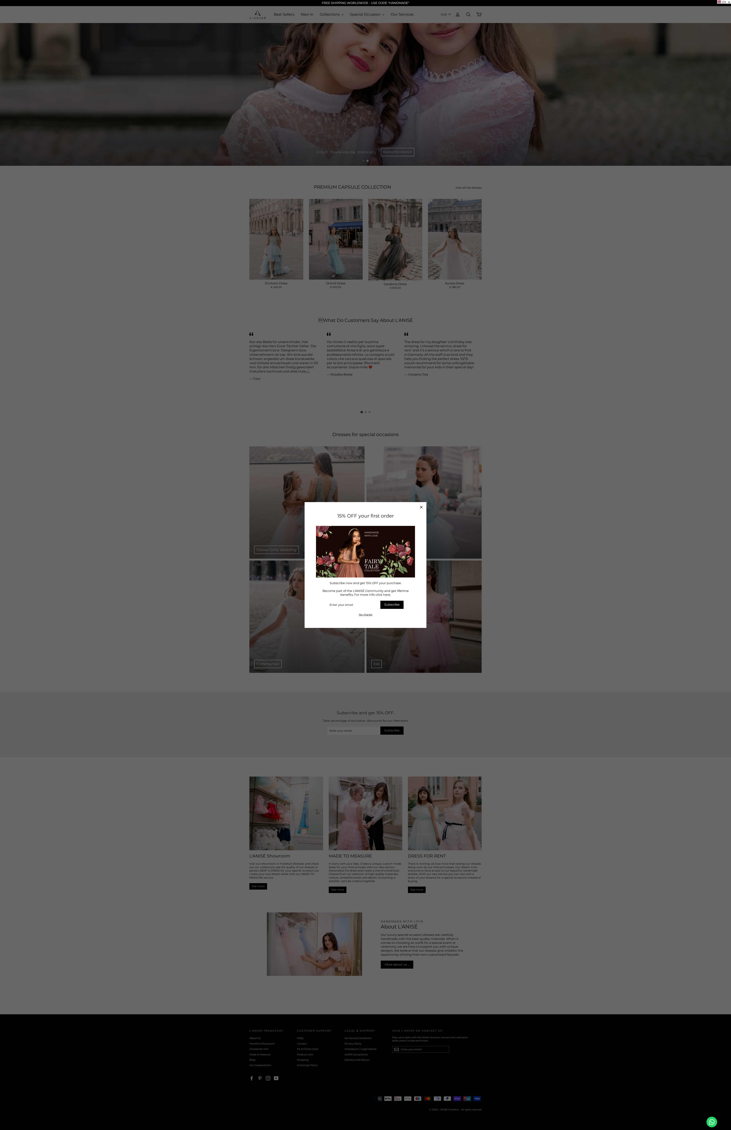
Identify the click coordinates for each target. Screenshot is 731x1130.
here (386, 594)
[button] (724, 2)
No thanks (365, 614)
